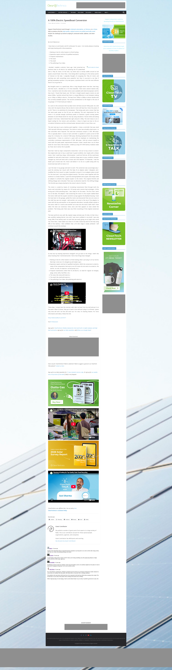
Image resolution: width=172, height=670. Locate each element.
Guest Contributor (56, 23)
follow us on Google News (84, 330)
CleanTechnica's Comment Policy (57, 510)
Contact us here (60, 366)
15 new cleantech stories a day (75, 372)
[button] (55, 12)
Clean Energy (51, 12)
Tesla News (81, 12)
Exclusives (88, 12)
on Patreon (87, 29)
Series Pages (98, 12)
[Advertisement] (100, 5)
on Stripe (94, 29)
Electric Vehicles (62, 12)
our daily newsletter (68, 330)
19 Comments (63, 23)
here (75, 508)
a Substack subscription (76, 29)
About (106, 12)
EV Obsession (54, 322)
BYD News (73, 12)
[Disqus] (73, 563)
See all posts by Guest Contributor (65, 541)
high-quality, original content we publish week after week (79, 31)
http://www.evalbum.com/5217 (57, 318)
